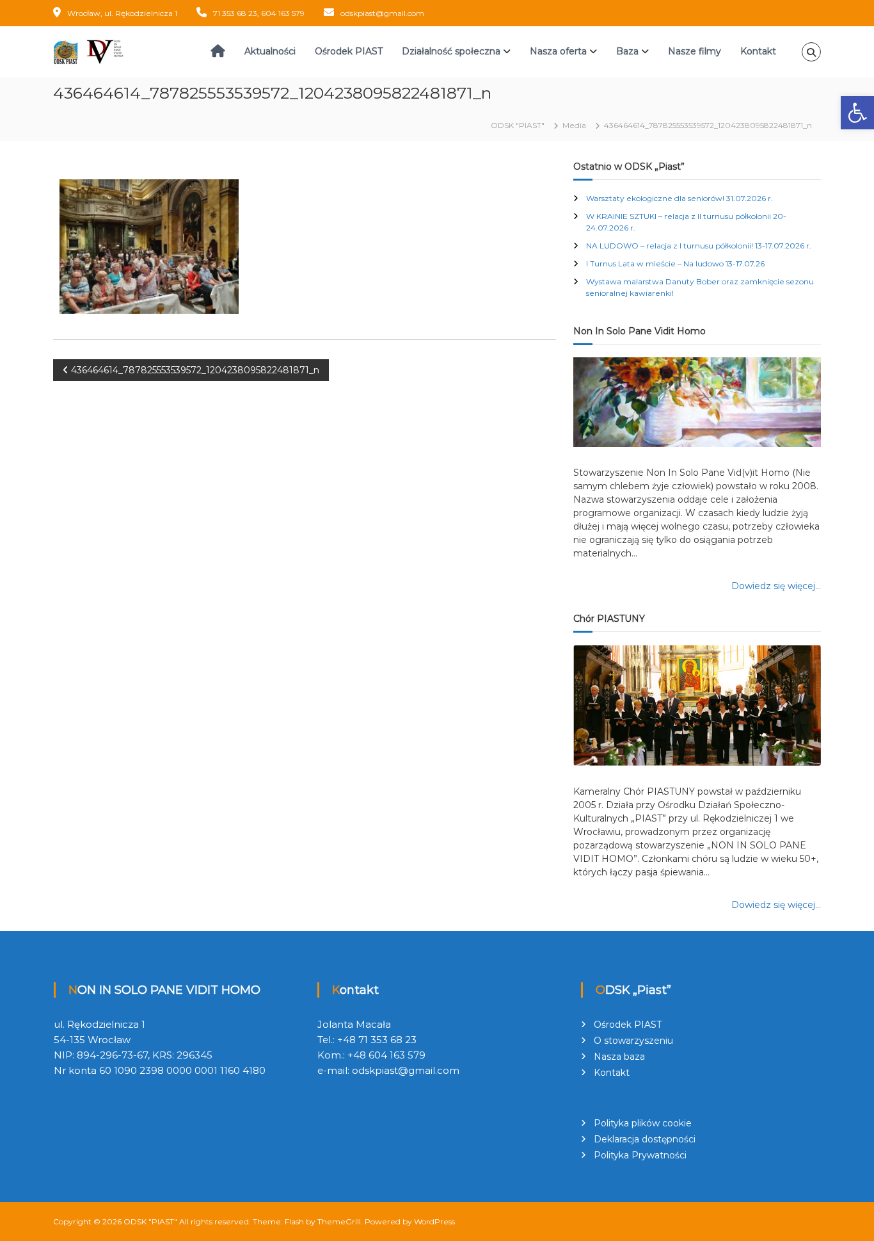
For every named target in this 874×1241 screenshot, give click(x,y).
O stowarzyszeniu (633, 1040)
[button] (857, 112)
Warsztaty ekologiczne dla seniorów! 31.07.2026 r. (679, 198)
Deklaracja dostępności (644, 1139)
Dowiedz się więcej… (776, 586)
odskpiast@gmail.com (382, 13)
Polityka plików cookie (643, 1123)
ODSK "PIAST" (150, 1221)
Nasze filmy (694, 51)
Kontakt (758, 51)
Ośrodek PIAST (349, 51)
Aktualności (270, 51)
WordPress (434, 1221)
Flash (294, 1221)
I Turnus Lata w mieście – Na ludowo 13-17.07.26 (675, 263)
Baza (627, 51)
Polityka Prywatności (640, 1155)
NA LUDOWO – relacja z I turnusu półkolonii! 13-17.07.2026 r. (698, 245)
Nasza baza (619, 1056)
